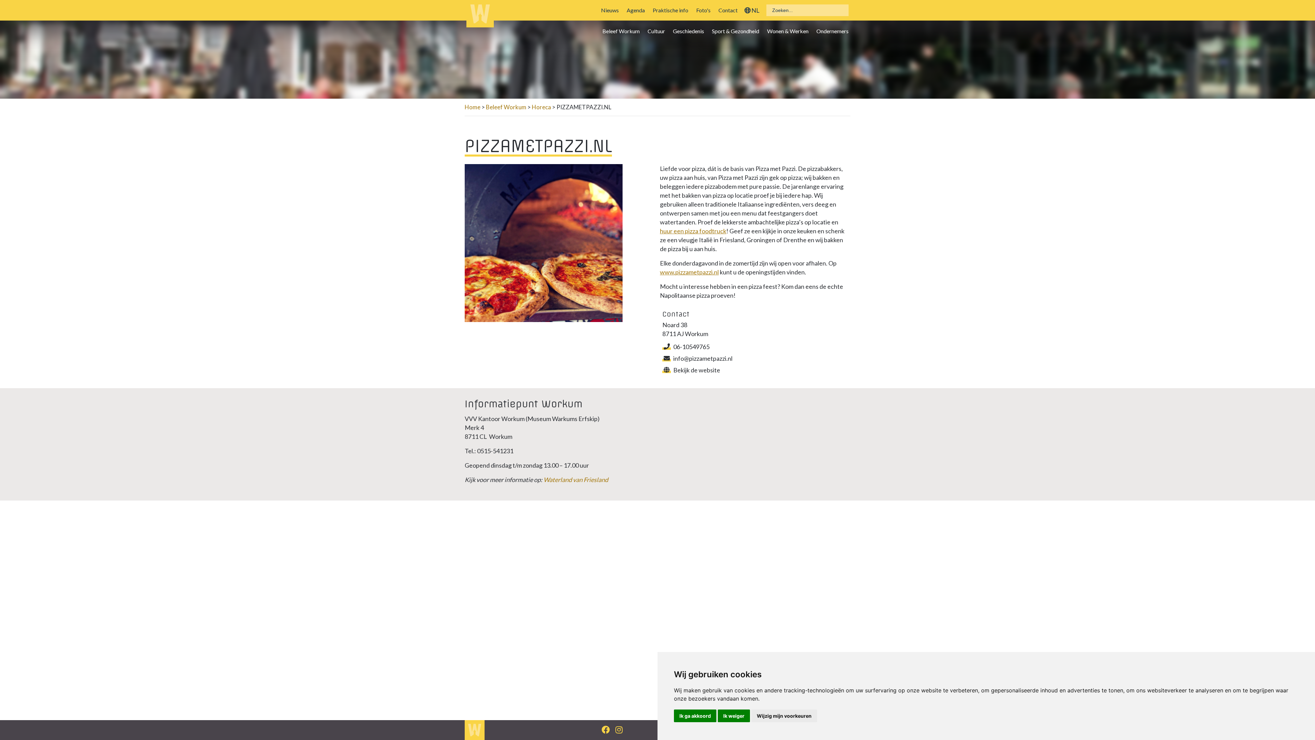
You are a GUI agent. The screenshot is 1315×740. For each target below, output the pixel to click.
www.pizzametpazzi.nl (689, 272)
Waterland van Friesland (575, 479)
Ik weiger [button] (733, 716)
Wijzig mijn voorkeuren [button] (784, 716)
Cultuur (656, 31)
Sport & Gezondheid (735, 31)
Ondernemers (832, 31)
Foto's (703, 10)
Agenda (636, 10)
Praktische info (670, 10)
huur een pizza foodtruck (693, 231)
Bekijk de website (696, 370)
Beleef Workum (621, 31)
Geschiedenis (688, 31)
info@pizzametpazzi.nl (702, 358)
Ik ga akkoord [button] (695, 716)
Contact (728, 10)
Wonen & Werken (788, 31)
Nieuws (610, 10)
